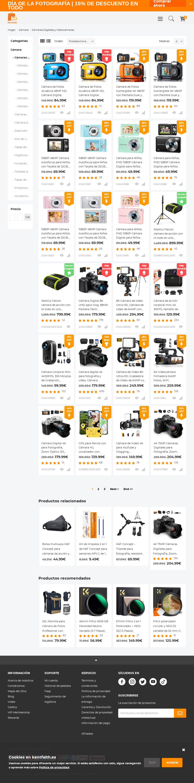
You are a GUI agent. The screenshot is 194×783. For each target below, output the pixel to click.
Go (28, 217)
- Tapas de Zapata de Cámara (22, 147)
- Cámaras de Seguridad (22, 114)
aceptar (173, 762)
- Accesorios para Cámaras (22, 196)
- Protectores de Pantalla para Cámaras (22, 188)
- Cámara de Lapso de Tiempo (22, 106)
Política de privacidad (95, 691)
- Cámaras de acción (22, 90)
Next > (114, 489)
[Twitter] (142, 681)
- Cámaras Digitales (22, 73)
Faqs (48, 691)
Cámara (24, 30)
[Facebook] (121, 681)
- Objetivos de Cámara (22, 155)
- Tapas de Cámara (22, 180)
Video (11, 702)
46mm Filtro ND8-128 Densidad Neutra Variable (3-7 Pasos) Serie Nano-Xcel (93, 626)
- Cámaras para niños (22, 98)
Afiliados (87, 734)
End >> (128, 489)
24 (177, 41)
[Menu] (160, 19)
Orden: (58, 41)
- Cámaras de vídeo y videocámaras (22, 65)
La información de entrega (93, 699)
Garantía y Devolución (96, 707)
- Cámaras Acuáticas (22, 82)
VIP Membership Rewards (19, 715)
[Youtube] (153, 681)
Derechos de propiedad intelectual (96, 715)
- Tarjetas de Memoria (22, 171)
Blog (11, 696)
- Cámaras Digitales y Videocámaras (22, 57)
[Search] (171, 19)
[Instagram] (132, 681)
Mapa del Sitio (17, 691)
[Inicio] (12, 17)
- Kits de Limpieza (22, 139)
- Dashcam (19, 131)
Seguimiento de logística (55, 699)
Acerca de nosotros (20, 680)
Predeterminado (79, 41)
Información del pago (95, 723)
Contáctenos (16, 686)
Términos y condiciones (89, 683)
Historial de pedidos (58, 686)
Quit (152, 762)
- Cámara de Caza (22, 122)
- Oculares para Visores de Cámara (22, 163)
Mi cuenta (51, 680)
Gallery (12, 707)
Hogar (12, 30)
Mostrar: (164, 41)
